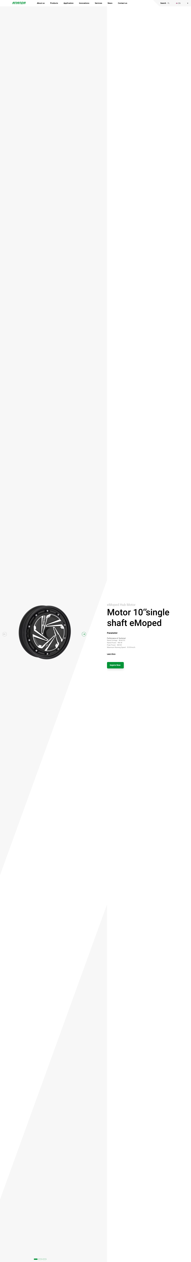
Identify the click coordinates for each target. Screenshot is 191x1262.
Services (98, 3)
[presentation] (4, 634)
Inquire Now (115, 665)
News (110, 3)
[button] (35, 1259)
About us (41, 3)
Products (54, 3)
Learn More (111, 654)
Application (69, 3)
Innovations (84, 3)
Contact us (122, 3)
